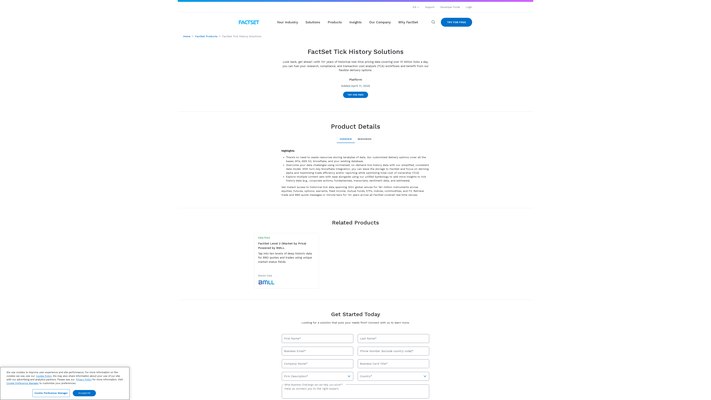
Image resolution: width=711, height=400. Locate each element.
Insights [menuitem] (355, 22)
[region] (65, 383)
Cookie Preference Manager (51, 393)
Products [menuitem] (335, 22)
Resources (364, 139)
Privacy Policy (84, 379)
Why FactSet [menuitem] (408, 22)
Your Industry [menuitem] (287, 22)
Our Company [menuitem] (380, 22)
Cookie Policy (43, 376)
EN (415, 7)
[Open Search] (433, 22)
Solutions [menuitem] (313, 22)
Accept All (84, 393)
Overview (346, 139)
